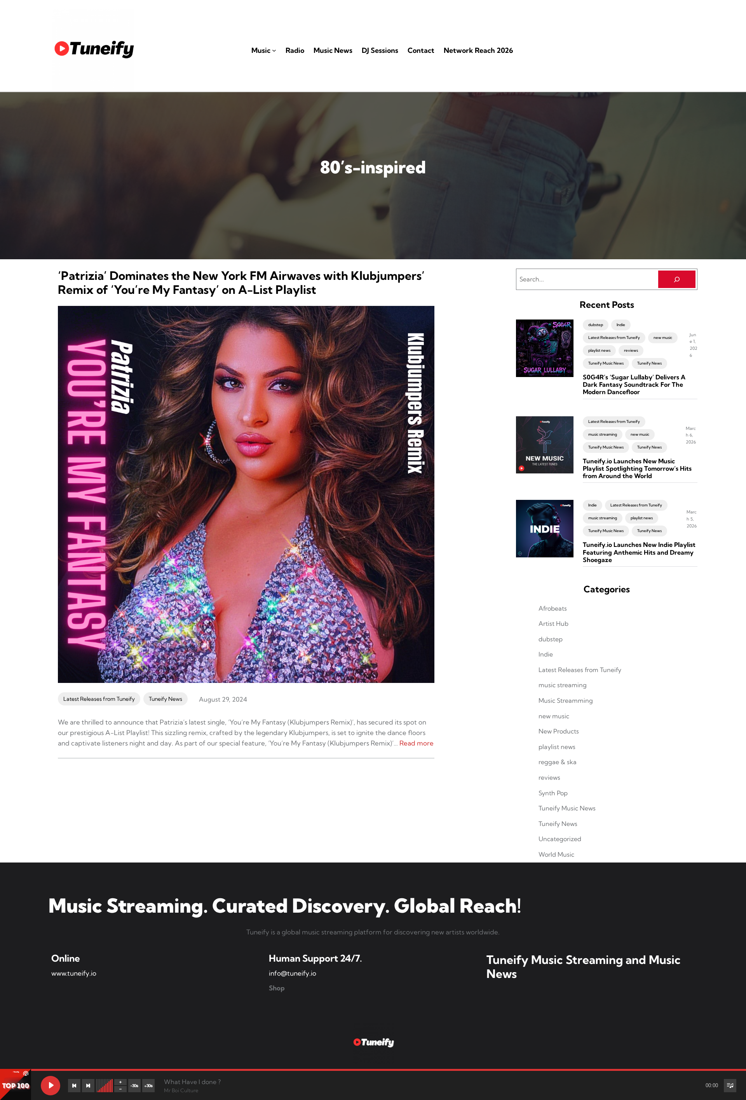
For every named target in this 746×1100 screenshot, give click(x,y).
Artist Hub (553, 623)
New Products (559, 731)
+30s (148, 1085)
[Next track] (88, 1085)
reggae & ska (558, 762)
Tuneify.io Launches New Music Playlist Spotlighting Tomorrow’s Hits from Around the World (637, 468)
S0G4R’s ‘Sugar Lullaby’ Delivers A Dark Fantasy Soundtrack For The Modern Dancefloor (634, 385)
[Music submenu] (274, 50)
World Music (556, 854)
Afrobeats (553, 608)
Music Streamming (566, 700)
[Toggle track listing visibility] (730, 1085)
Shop (277, 988)
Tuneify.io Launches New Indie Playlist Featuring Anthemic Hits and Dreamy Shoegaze (639, 552)
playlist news (599, 350)
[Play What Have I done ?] (50, 1085)
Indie (621, 324)
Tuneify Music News (606, 363)
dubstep (595, 324)
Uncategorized (560, 839)
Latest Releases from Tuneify (99, 698)
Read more (416, 743)
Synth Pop (553, 793)
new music (663, 337)
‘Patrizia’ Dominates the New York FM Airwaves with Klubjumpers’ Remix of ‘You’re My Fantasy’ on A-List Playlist (241, 283)
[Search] (676, 279)
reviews (631, 350)
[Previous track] (74, 1085)
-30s (134, 1085)
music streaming (602, 434)
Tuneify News (165, 698)
